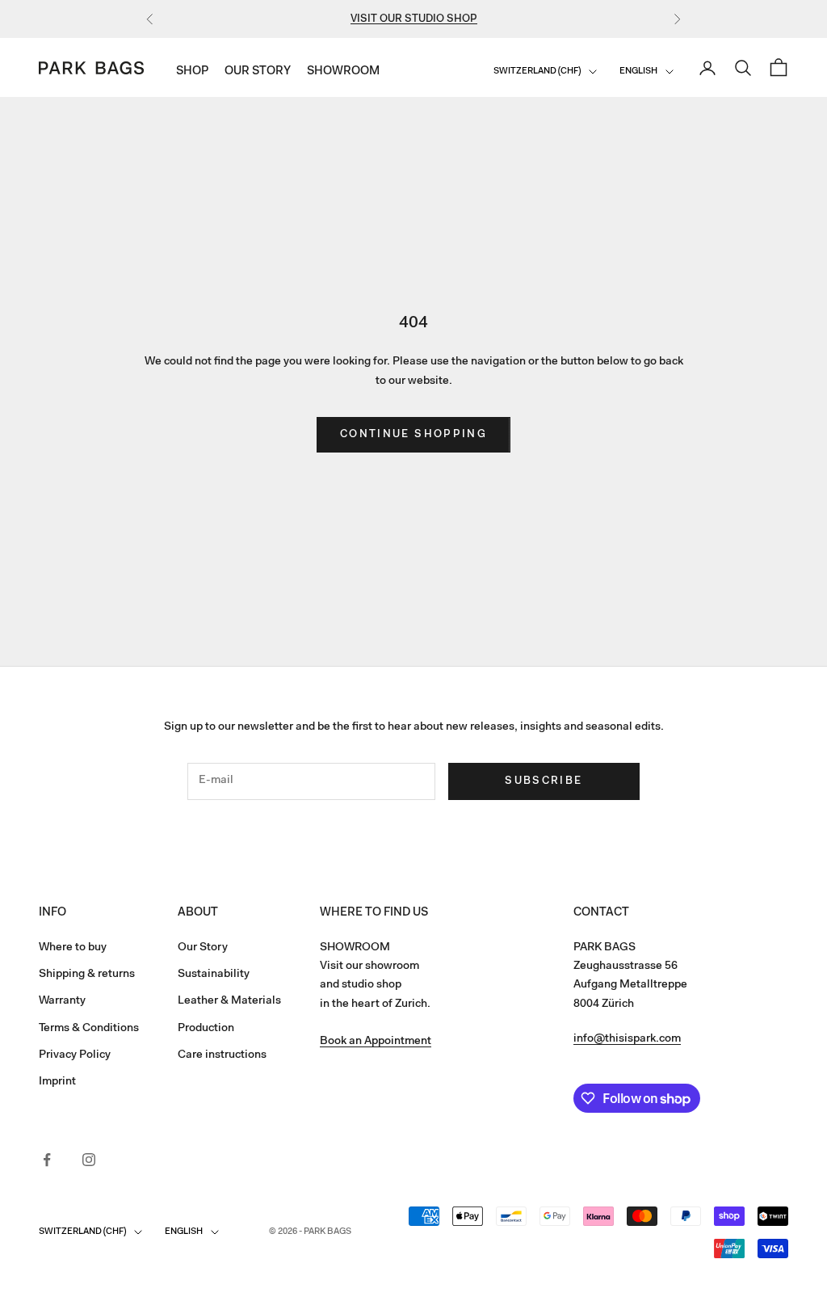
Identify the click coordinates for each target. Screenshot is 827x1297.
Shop (192, 71)
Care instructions (222, 1055)
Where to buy (73, 948)
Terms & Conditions (89, 1028)
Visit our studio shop (414, 19)
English (638, 71)
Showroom (343, 71)
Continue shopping (413, 434)
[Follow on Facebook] (47, 1160)
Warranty (62, 1001)
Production (206, 1028)
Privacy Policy (75, 1055)
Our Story (258, 71)
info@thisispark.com (627, 1039)
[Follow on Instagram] (89, 1160)
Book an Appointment (375, 1041)
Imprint (57, 1082)
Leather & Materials (229, 1001)
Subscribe (543, 781)
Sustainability (214, 974)
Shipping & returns (87, 974)
